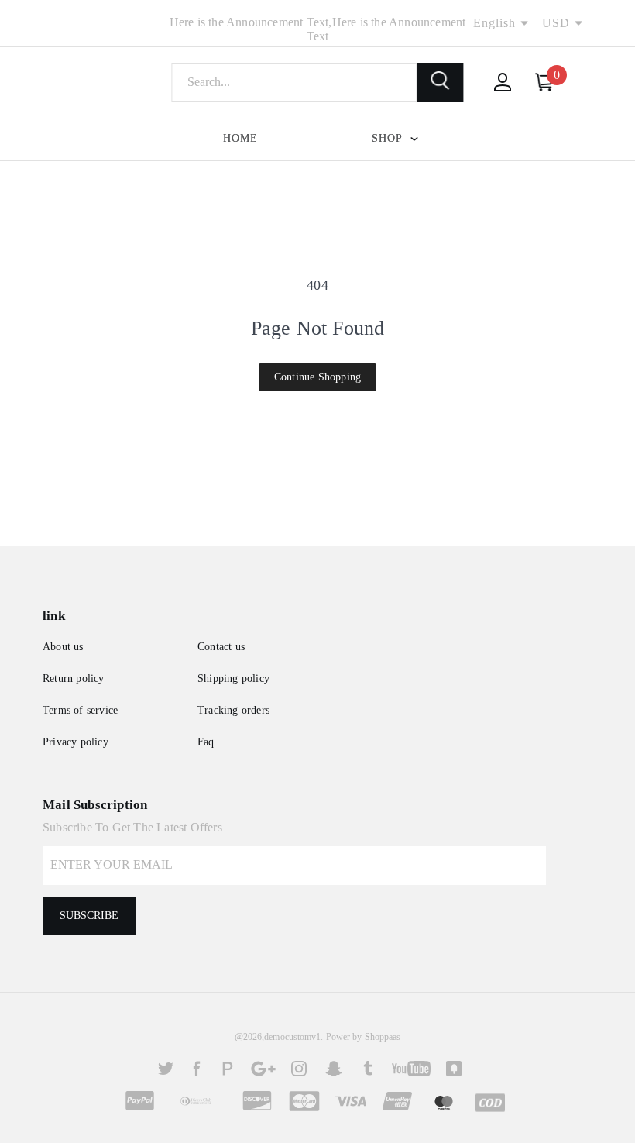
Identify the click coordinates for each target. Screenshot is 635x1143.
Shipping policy (233, 678)
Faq (206, 742)
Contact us (221, 646)
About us (63, 646)
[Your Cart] (544, 82)
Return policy (74, 678)
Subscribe (89, 915)
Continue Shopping (317, 377)
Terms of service (80, 710)
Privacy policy (75, 742)
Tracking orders (233, 710)
